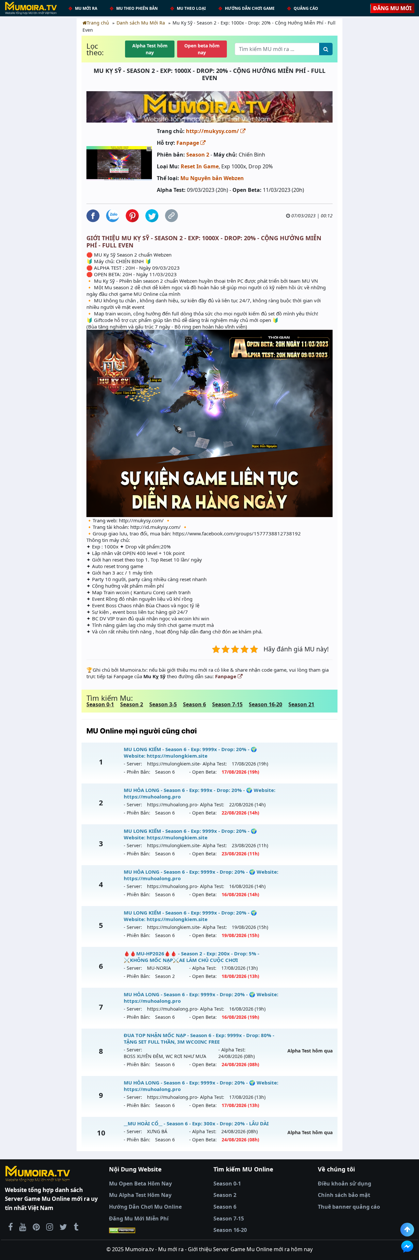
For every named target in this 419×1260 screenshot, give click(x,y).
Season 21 (301, 704)
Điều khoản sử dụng (344, 1183)
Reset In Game (200, 166)
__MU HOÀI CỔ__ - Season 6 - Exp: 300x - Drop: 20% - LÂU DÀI (196, 1123)
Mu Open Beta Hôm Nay (140, 1183)
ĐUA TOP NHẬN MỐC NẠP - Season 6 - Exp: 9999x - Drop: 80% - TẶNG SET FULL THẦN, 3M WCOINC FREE (199, 1038)
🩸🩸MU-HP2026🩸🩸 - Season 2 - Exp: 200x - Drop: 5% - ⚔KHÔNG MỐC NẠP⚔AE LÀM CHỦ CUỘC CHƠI (191, 956)
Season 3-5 (163, 704)
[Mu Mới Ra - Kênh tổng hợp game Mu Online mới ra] (22, 1226)
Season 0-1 (100, 704)
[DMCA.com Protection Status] (157, 1230)
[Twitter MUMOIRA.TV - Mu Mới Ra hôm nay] (63, 1226)
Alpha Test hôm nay (150, 49)
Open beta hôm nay (202, 49)
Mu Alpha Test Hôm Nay (140, 1195)
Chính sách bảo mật (344, 1195)
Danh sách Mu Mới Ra (141, 23)
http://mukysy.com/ (213, 131)
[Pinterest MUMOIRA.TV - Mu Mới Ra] (36, 1226)
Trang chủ (98, 23)
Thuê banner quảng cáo (349, 1206)
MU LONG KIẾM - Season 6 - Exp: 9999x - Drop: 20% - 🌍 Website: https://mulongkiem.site (190, 752)
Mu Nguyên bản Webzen (212, 178)
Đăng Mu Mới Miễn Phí (139, 1218)
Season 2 (197, 154)
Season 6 (194, 704)
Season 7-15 (227, 704)
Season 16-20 (265, 704)
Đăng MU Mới (392, 8)
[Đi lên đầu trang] (407, 1229)
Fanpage (188, 142)
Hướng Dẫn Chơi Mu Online (145, 1206)
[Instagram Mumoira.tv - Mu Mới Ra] (49, 1226)
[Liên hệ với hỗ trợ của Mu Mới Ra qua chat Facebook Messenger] (407, 1246)
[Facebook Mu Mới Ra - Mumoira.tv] (10, 1226)
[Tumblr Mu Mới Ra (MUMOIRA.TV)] (76, 1226)
